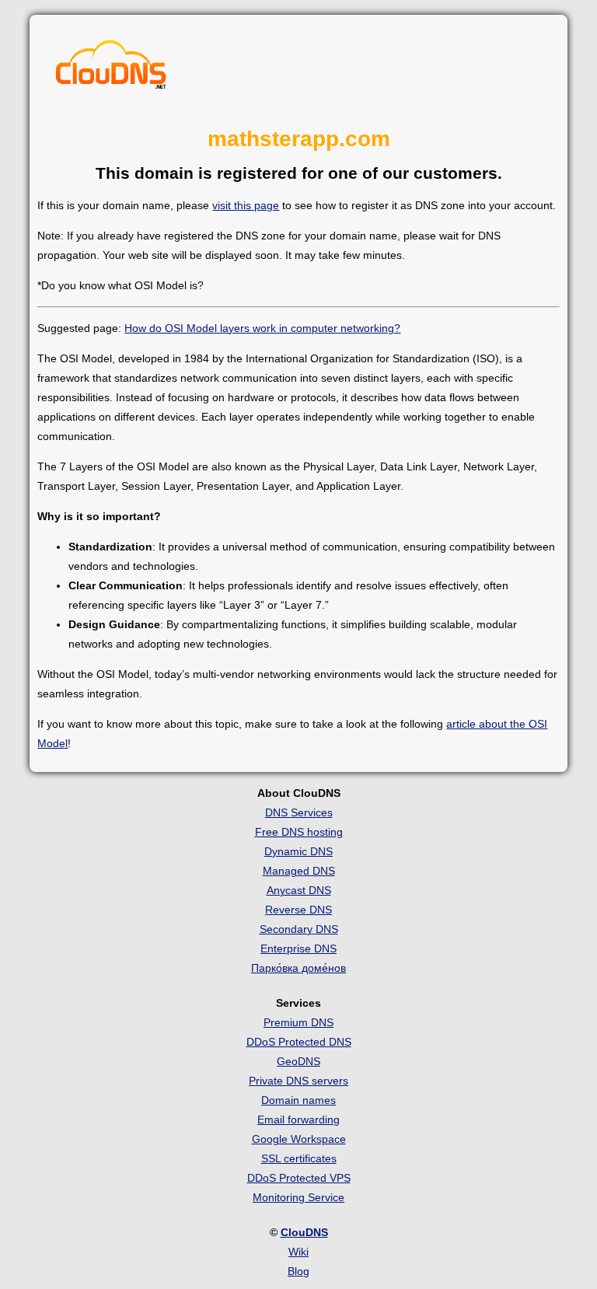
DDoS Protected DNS (298, 1042)
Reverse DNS (298, 909)
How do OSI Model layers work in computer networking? (262, 328)
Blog (298, 1271)
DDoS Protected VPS (299, 1178)
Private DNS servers (298, 1080)
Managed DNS (299, 871)
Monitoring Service (298, 1197)
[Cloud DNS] (111, 68)
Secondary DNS (299, 929)
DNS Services (299, 812)
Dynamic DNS (298, 851)
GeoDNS (298, 1061)
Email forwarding (298, 1119)
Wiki (298, 1251)
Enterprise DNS (298, 948)
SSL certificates (299, 1158)
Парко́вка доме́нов (298, 968)
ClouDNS (304, 1232)
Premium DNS (298, 1022)
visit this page (245, 205)
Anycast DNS (299, 890)
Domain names (298, 1100)
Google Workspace (299, 1139)
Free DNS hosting (299, 832)
